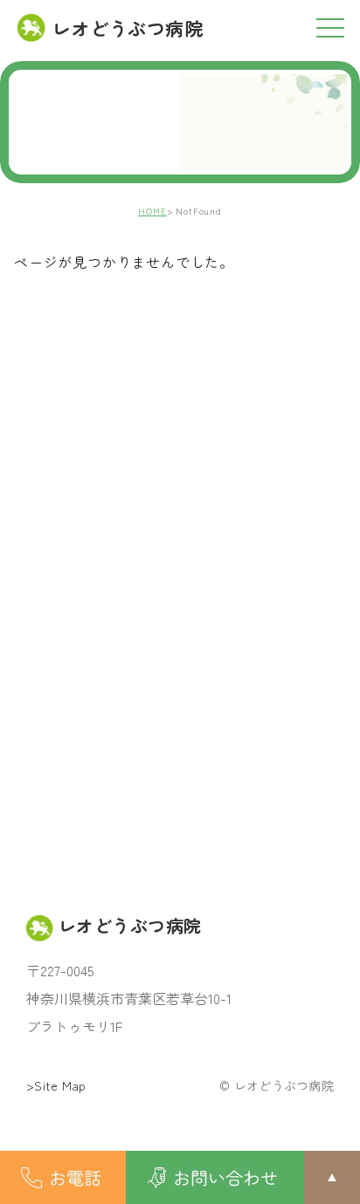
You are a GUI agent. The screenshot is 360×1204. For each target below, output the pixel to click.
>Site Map (56, 1085)
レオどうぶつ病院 (127, 28)
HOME (152, 210)
